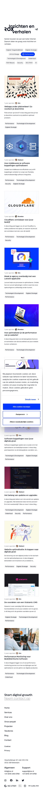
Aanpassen (20, 414)
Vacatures (8, 731)
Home (7, 708)
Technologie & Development (26, 123)
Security (8, 184)
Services (8, 712)
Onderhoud (8, 513)
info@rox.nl (8, 771)
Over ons (8, 717)
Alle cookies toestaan (21, 407)
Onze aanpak (10, 721)
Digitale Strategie (11, 127)
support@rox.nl (28, 771)
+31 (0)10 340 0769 (11, 774)
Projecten (8, 726)
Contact (7, 740)
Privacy (7, 750)
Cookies (7, 746)
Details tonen (30, 399)
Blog (6, 735)
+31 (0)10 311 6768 (29, 774)
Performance (9, 123)
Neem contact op (17, 698)
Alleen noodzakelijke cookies (21, 422)
